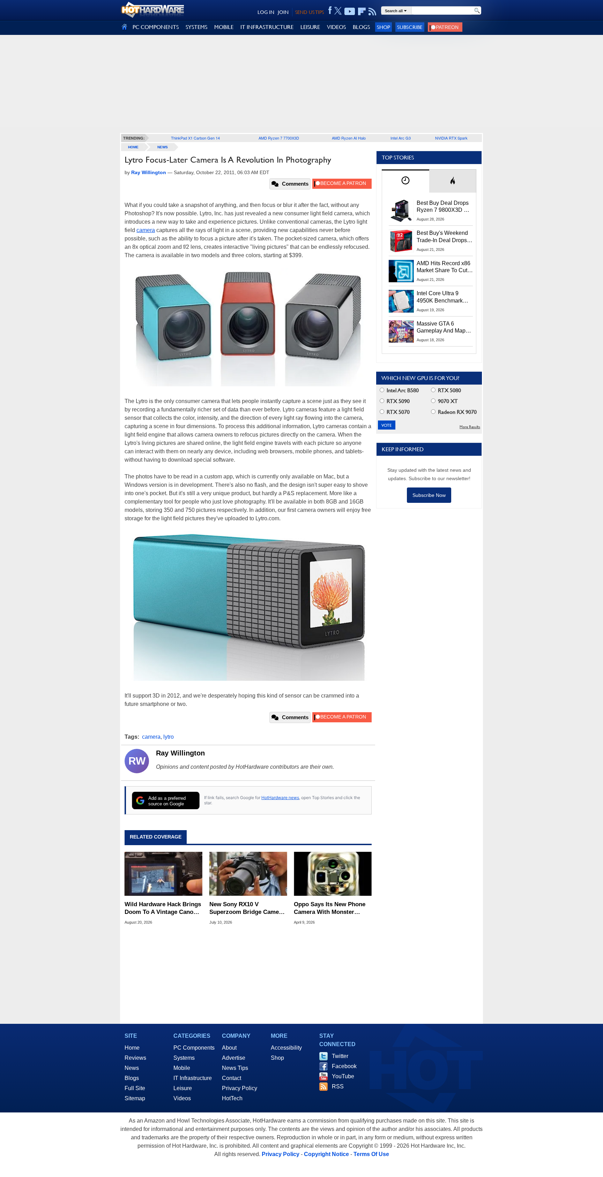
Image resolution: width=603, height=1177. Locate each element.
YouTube (343, 1076)
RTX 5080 (449, 390)
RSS (338, 1086)
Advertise (233, 1058)
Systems (184, 1058)
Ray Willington (180, 753)
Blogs (132, 1078)
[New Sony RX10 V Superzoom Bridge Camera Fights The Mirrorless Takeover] (248, 874)
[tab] (405, 181)
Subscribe (410, 27)
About (229, 1048)
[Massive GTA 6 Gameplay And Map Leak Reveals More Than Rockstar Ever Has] (401, 331)
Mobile (181, 1068)
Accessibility (286, 1048)
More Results (470, 427)
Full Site (135, 1088)
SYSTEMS (196, 27)
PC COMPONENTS (156, 27)
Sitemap (135, 1098)
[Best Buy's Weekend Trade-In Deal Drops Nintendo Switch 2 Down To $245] (401, 241)
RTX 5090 (397, 401)
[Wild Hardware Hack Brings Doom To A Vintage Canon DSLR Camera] (163, 874)
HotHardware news (280, 797)
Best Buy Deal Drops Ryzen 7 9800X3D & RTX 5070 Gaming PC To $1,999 (444, 207)
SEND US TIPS (309, 12)
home (133, 147)
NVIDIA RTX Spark (451, 138)
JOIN (283, 12)
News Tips (235, 1068)
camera (145, 230)
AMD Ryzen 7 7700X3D (279, 138)
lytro (168, 737)
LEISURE (310, 27)
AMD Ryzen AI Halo (349, 138)
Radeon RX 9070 (457, 412)
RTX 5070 (397, 412)
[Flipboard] (362, 11)
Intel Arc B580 (402, 390)
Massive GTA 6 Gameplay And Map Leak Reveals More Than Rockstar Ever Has (441, 328)
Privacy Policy (239, 1088)
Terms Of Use (371, 1154)
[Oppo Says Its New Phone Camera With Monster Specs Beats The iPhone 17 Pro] (333, 874)
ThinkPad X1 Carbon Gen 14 (195, 138)
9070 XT (447, 401)
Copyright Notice (326, 1154)
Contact (231, 1078)
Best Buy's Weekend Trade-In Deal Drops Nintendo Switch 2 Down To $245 (442, 237)
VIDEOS (336, 27)
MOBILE (223, 27)
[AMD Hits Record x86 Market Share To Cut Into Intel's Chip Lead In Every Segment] (401, 271)
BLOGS (361, 27)
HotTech (232, 1098)
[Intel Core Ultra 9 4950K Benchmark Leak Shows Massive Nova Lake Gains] (401, 301)
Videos (182, 1098)
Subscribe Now (429, 495)
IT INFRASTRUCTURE (266, 27)
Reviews (135, 1058)
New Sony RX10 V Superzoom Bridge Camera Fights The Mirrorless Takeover (246, 908)
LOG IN (266, 12)
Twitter (340, 1056)
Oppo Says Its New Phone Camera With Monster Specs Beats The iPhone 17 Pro (331, 908)
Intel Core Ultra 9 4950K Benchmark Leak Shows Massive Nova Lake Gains (443, 297)
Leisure (182, 1088)
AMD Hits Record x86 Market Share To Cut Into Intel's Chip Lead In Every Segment (443, 267)
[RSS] (372, 11)
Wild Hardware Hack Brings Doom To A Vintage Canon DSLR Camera (163, 908)
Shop (383, 27)
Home (132, 1048)
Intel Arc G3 (400, 138)
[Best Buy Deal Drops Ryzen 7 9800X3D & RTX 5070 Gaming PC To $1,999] (401, 211)
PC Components (194, 1048)
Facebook (344, 1066)
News (162, 147)
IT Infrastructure (192, 1078)
